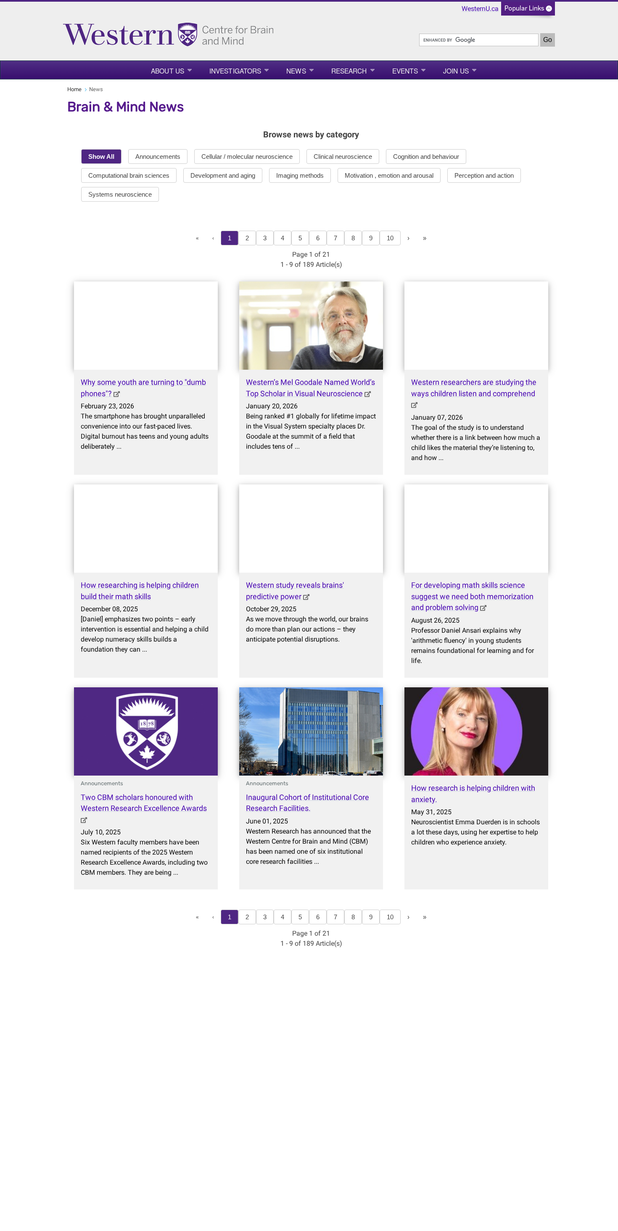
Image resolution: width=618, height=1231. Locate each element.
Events (405, 70)
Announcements (157, 156)
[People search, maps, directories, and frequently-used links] (528, 11)
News (296, 70)
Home (74, 89)
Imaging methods (300, 175)
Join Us (456, 70)
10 (390, 238)
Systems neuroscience (120, 194)
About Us (167, 70)
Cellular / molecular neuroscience (247, 156)
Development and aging (222, 175)
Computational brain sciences (128, 175)
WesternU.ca (480, 9)
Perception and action (484, 175)
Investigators (235, 70)
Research (349, 70)
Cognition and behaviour (426, 156)
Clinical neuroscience (343, 156)
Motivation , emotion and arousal (389, 175)
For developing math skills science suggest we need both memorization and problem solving (472, 596)
